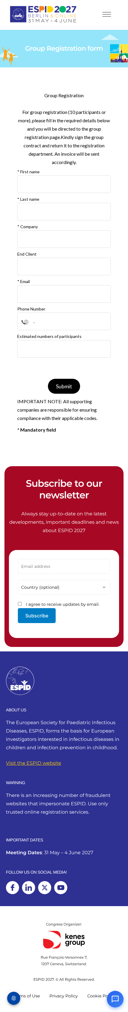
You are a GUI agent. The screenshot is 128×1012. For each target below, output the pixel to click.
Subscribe (36, 616)
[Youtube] (60, 887)
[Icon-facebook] (12, 887)
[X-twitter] (44, 887)
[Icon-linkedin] (28, 887)
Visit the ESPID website (33, 763)
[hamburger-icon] (106, 14)
